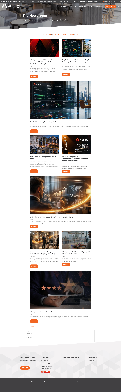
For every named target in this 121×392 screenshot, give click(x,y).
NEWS (77, 34)
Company (99, 6)
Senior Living (47, 161)
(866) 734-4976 (49, 366)
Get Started (25, 367)
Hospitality (65, 64)
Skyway (91, 6)
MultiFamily (40, 161)
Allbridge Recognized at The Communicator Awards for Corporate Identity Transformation (75, 158)
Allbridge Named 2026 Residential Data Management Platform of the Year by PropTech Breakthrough (43, 62)
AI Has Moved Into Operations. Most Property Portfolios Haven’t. (52, 217)
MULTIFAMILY (57, 34)
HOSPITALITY (46, 34)
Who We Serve (62, 6)
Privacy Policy (41, 381)
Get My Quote (110, 6)
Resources (82, 6)
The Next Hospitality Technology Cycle (43, 122)
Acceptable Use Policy (50, 381)
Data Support (88, 381)
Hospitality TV (81, 381)
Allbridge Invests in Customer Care (42, 312)
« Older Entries (33, 326)
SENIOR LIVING (68, 34)
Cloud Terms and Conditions (63, 381)
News (31, 66)
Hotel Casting (74, 381)
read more (34, 76)
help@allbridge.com (50, 368)
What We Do (72, 6)
